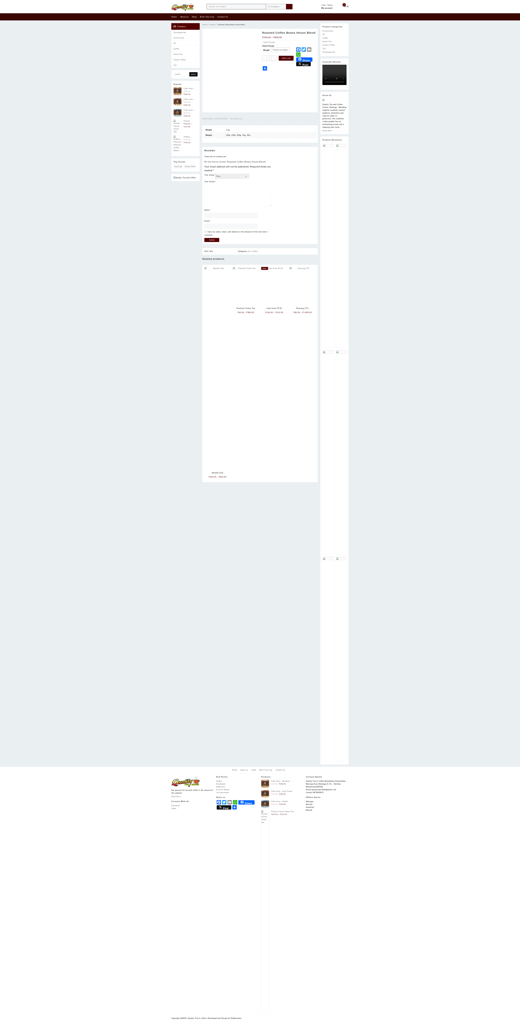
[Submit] (289, 6)
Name (207, 210)
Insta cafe (178, 166)
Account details (223, 790)
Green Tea (177, 54)
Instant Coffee (179, 60)
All (174, 43)
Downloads (220, 784)
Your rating (209, 175)
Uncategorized (179, 32)
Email (207, 221)
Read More (327, 131)
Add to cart (286, 58)
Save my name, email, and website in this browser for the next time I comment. (236, 233)
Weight (266, 50)
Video (173, 808)
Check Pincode (268, 46)
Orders (219, 781)
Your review (210, 182)
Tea (175, 65)
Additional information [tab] (214, 119)
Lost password (222, 792)
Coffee (176, 49)
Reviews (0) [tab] (236, 119)
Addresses (220, 787)
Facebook (175, 806)
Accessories (178, 38)
